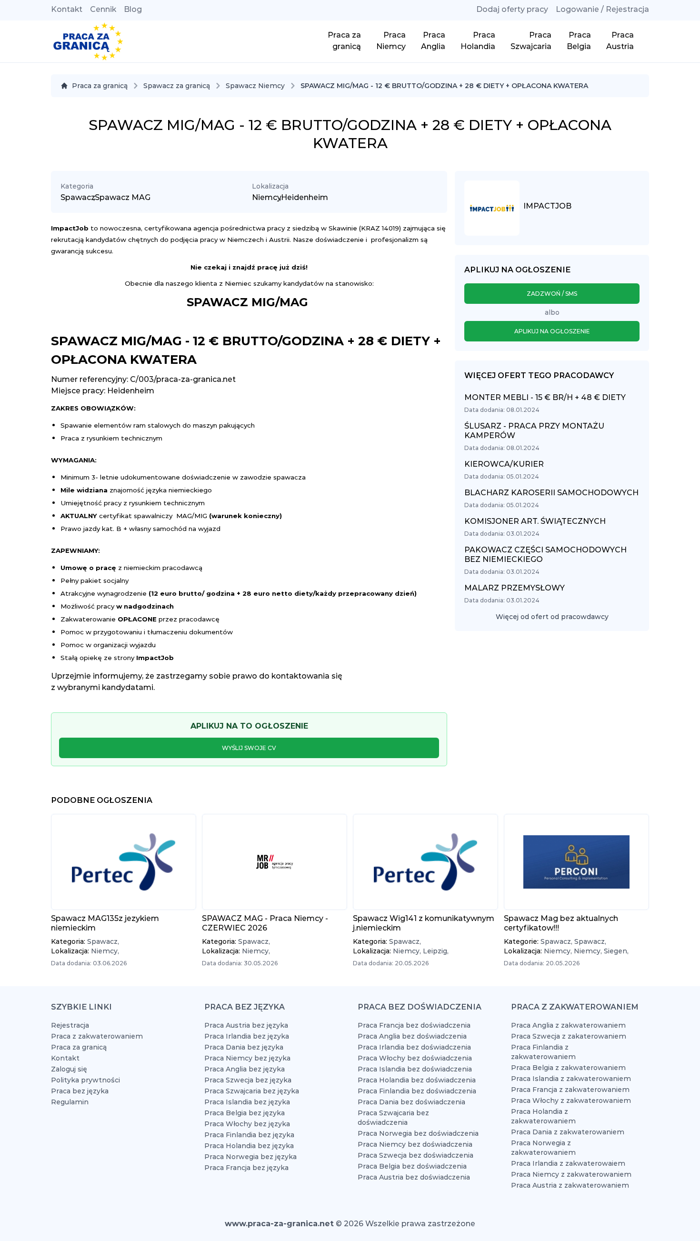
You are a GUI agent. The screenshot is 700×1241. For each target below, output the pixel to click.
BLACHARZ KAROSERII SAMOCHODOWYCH (551, 492)
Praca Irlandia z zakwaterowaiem (568, 1163)
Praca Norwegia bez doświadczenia (418, 1133)
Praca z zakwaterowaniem (97, 1036)
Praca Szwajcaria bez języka (251, 1091)
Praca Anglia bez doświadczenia (412, 1036)
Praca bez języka (80, 1091)
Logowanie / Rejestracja (602, 9)
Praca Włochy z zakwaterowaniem (571, 1100)
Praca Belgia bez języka (244, 1113)
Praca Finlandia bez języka (249, 1135)
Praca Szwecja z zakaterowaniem (568, 1036)
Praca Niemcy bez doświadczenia (415, 1144)
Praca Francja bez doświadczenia (414, 1025)
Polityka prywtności (85, 1080)
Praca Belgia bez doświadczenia (412, 1166)
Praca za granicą (100, 85)
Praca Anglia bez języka (244, 1069)
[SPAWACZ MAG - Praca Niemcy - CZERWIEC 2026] (274, 862)
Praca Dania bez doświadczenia (411, 1102)
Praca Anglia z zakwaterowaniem (568, 1025)
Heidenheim (304, 197)
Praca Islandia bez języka (247, 1102)
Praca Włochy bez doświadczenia (415, 1058)
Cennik (103, 9)
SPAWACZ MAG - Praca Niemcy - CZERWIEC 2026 (265, 923)
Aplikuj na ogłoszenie (552, 331)
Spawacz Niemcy (255, 85)
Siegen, (616, 951)
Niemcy (266, 197)
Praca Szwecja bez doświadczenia (415, 1155)
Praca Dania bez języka (243, 1047)
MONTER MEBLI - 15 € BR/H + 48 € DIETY (545, 397)
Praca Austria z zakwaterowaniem (570, 1185)
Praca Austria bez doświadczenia (414, 1177)
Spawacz (77, 197)
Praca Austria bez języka (246, 1025)
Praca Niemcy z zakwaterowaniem (571, 1174)
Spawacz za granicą (176, 85)
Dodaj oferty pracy (512, 9)
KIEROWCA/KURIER (504, 464)
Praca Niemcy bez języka (247, 1058)
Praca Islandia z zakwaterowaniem (571, 1078)
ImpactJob (547, 205)
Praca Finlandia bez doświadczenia (417, 1091)
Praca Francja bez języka (246, 1167)
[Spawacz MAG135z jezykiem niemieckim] (123, 862)
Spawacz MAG (122, 197)
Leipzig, (436, 951)
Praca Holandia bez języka (249, 1145)
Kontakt (66, 9)
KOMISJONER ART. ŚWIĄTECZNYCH (535, 521)
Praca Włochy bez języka (247, 1124)
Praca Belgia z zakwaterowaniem (568, 1067)
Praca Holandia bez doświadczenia (417, 1080)
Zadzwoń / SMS (552, 293)
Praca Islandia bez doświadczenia (415, 1069)
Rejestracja (70, 1025)
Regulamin (70, 1102)
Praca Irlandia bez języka (246, 1036)
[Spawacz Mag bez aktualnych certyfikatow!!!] (576, 862)
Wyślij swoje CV (249, 747)
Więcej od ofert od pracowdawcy (552, 616)
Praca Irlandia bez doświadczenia (414, 1047)
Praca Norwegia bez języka (250, 1156)
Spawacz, (103, 941)
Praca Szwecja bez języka (247, 1080)
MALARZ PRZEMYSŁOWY (514, 587)
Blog (133, 9)
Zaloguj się (69, 1069)
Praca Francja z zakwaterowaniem (570, 1089)
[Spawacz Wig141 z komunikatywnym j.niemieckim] (425, 862)
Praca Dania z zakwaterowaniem (567, 1132)
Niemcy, (105, 951)
